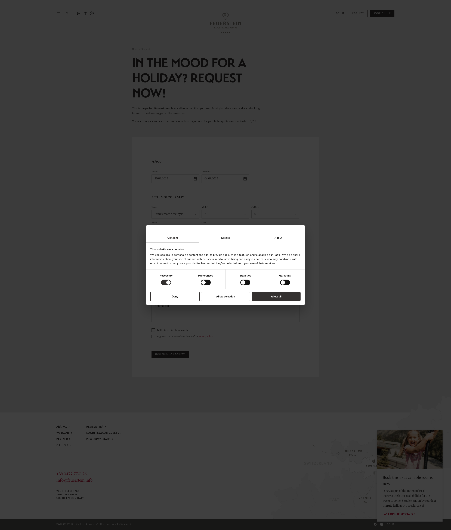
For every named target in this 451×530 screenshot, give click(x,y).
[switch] (206, 282)
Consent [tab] (172, 237)
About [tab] (278, 237)
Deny (175, 296)
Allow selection (225, 296)
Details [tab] (225, 237)
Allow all (276, 296)
